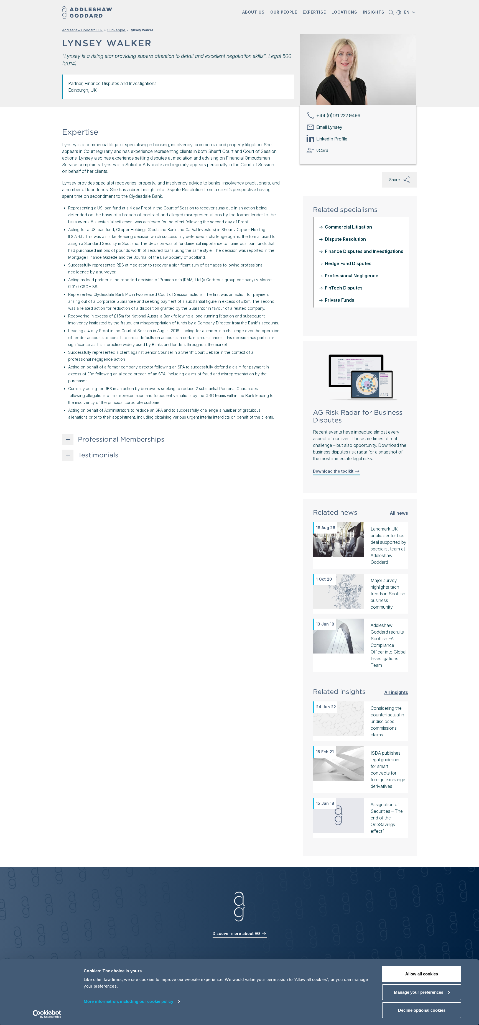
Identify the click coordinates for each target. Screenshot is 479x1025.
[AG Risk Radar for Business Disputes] (360, 377)
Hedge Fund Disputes (348, 263)
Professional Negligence (351, 275)
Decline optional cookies (421, 1010)
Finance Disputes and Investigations (364, 251)
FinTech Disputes (344, 288)
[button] (253, 12)
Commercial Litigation (348, 227)
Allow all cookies (421, 974)
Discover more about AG (237, 933)
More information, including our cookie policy (128, 1001)
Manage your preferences (418, 992)
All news (399, 513)
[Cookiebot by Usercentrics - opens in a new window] (47, 1014)
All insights (396, 692)
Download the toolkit (334, 471)
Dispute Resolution (345, 239)
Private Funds (339, 300)
